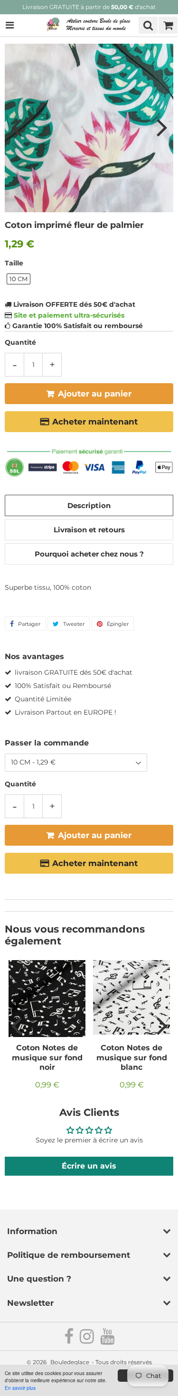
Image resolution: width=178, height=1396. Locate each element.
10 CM (18, 279)
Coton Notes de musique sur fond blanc (131, 1057)
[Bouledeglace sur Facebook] (69, 1340)
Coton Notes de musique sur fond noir (47, 1057)
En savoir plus (20, 1387)
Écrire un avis (89, 1165)
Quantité (20, 342)
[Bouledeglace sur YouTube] (107, 1340)
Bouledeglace (69, 1362)
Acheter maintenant (95, 421)
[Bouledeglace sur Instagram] (87, 1340)
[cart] (168, 25)
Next (161, 127)
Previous (16, 127)
